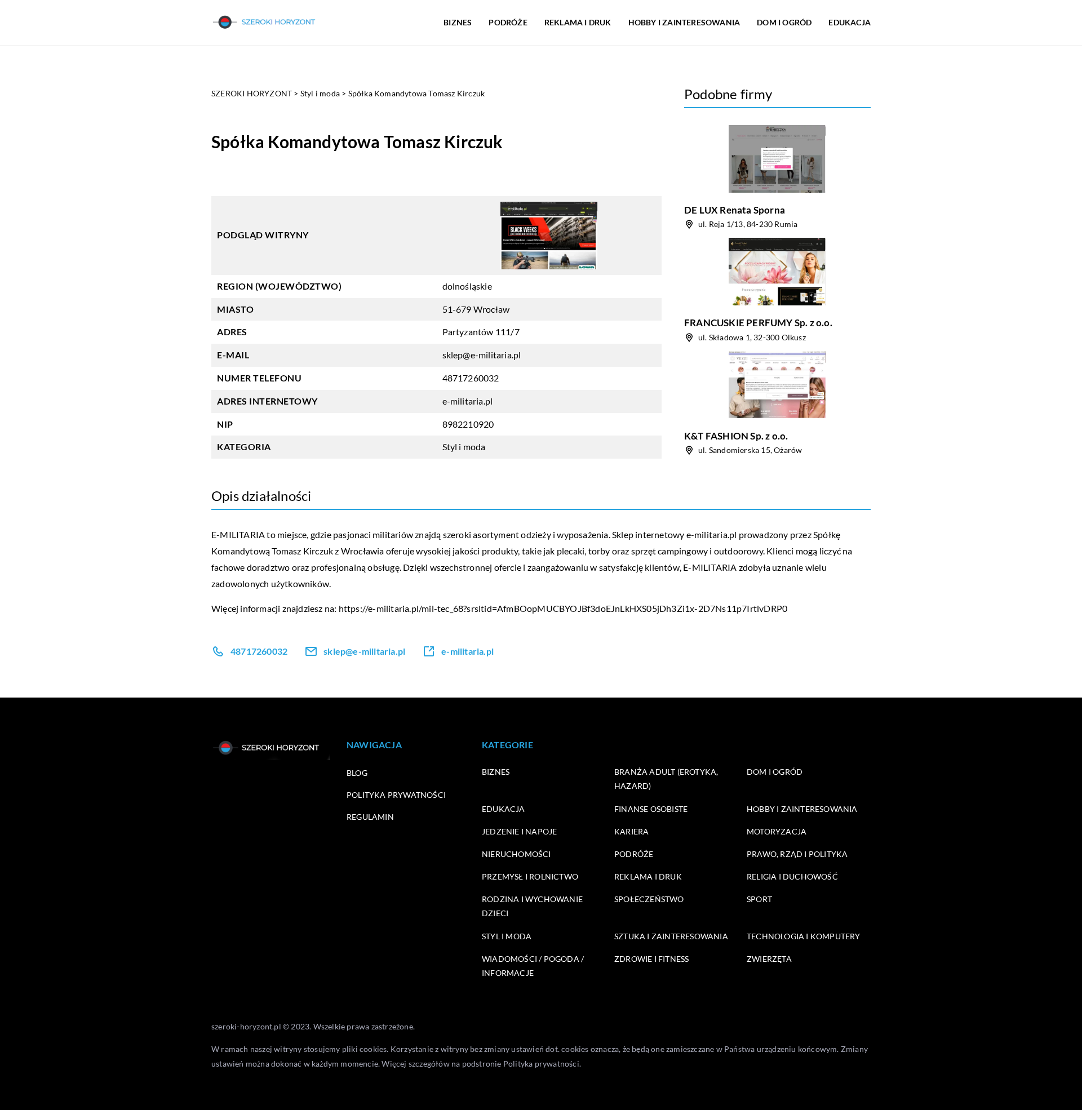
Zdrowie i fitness (651, 959)
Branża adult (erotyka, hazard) (666, 779)
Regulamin (370, 817)
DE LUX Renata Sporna (734, 210)
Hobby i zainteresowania (802, 809)
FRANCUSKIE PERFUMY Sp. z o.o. (758, 322)
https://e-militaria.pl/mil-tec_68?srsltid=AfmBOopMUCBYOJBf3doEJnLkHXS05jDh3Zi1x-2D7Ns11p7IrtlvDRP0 (563, 608)
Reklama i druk (648, 876)
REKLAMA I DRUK (577, 22)
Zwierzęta (769, 959)
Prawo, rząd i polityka (797, 854)
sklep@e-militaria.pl (481, 354)
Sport (759, 899)
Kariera (631, 831)
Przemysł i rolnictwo (530, 876)
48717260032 (470, 377)
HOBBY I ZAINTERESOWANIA (684, 22)
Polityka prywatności (396, 795)
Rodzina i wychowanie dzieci (532, 906)
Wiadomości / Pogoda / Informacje (533, 966)
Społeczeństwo (649, 899)
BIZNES (458, 22)
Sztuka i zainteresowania (671, 936)
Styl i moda (464, 446)
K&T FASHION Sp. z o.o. (736, 436)
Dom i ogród (774, 771)
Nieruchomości (516, 854)
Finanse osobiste (651, 809)
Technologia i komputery (804, 936)
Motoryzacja (776, 831)
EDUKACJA (849, 22)
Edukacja (503, 809)
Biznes (495, 771)
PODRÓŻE (508, 22)
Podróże (633, 854)
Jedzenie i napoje (519, 831)
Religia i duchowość (792, 876)
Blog (357, 773)
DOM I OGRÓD (784, 22)
